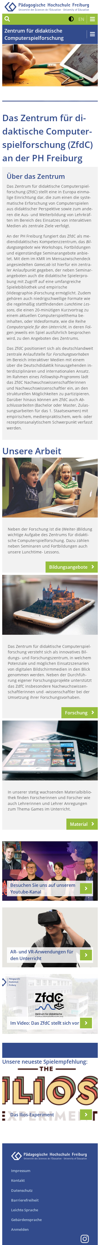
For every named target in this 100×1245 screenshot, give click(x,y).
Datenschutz (21, 1190)
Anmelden (20, 1229)
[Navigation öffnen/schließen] (92, 19)
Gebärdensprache (26, 1219)
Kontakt (18, 1180)
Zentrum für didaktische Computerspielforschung (34, 34)
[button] (71, 19)
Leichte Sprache (24, 1209)
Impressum (20, 1170)
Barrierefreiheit (25, 1200)
